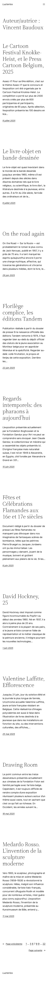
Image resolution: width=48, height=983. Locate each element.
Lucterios (8, 4)
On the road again (23, 234)
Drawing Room (20, 765)
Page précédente (12, 944)
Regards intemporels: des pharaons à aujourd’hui (22, 408)
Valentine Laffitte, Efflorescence (24, 681)
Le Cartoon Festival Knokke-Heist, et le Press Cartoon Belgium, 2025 (23, 59)
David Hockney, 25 (21, 599)
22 (44, 943)
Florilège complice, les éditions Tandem (22, 312)
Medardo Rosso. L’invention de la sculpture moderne (22, 854)
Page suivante (37, 950)
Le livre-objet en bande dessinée (22, 154)
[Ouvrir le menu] (43, 4)
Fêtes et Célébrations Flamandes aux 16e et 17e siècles (23, 507)
